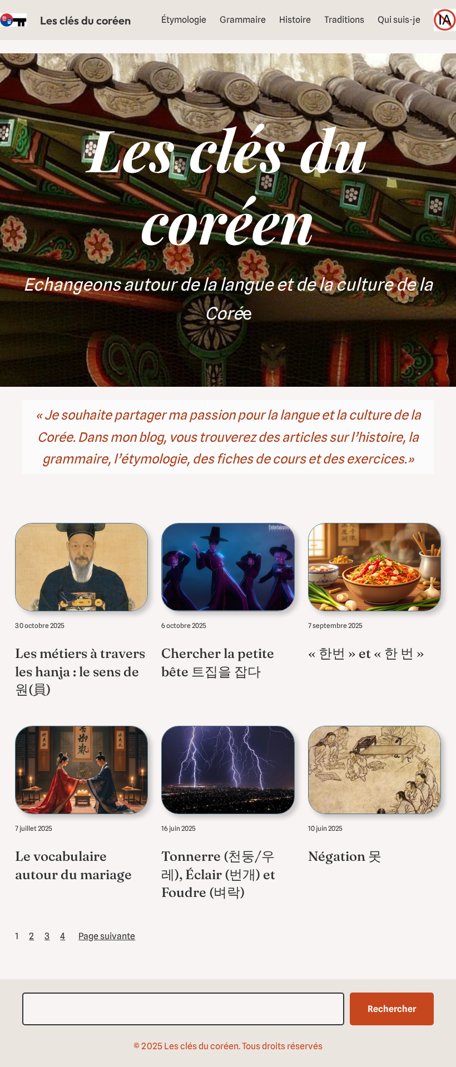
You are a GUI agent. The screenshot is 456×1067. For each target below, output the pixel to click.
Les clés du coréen (85, 20)
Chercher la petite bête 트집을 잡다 (217, 662)
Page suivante (106, 936)
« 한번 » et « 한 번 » (366, 653)
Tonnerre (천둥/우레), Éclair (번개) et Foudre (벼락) (218, 874)
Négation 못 (344, 856)
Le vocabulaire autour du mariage (73, 865)
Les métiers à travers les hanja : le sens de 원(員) (80, 671)
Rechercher (392, 1009)
